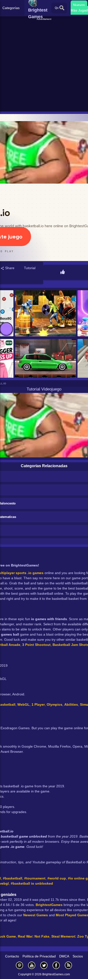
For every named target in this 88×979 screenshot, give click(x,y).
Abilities (71, 704)
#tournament (34, 878)
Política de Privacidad (39, 956)
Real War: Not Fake (33, 936)
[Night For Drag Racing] (45, 362)
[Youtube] (31, 965)
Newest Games (35, 915)
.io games (35, 573)
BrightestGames (49, 905)
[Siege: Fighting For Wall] (45, 313)
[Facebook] (56, 965)
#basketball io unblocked (32, 883)
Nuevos (79, 5)
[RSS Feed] (68, 965)
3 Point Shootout (36, 645)
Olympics (54, 704)
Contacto (12, 956)
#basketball (12, 878)
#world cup (56, 878)
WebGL (23, 704)
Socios (78, 956)
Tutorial (29, 268)
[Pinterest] (19, 965)
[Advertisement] (44, 65)
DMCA (64, 956)
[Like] (62, 272)
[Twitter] (44, 965)
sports (21, 573)
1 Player (38, 704)
